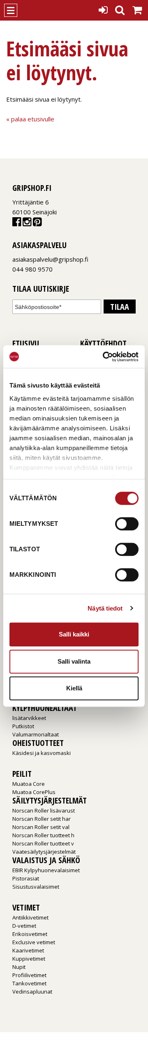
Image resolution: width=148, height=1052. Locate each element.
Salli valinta (74, 661)
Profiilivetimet (29, 975)
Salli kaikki (74, 634)
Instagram (27, 223)
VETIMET (26, 907)
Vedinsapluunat (32, 991)
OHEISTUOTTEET (38, 742)
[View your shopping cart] (137, 8)
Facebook (16, 223)
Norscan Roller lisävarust (43, 810)
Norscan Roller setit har (41, 818)
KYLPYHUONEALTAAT (44, 707)
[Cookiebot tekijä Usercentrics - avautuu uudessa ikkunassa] (104, 356)
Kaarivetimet (28, 950)
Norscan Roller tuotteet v (43, 843)
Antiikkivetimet (30, 917)
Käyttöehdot (103, 343)
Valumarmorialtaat (35, 734)
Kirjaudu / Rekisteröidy (103, 7)
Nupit (18, 967)
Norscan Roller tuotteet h (43, 835)
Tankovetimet (29, 983)
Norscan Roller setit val (40, 827)
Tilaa (119, 306)
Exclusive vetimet (33, 942)
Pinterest (37, 223)
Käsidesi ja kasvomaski (41, 753)
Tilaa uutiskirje (40, 289)
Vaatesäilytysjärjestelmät (44, 851)
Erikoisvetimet (29, 934)
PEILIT (22, 773)
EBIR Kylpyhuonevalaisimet (46, 870)
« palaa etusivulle (30, 119)
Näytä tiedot (105, 608)
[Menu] (10, 10)
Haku (120, 7)
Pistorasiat (25, 878)
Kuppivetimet (28, 958)
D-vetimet (24, 925)
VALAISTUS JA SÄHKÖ (46, 860)
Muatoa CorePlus (34, 792)
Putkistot (23, 726)
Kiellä (74, 688)
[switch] (127, 523)
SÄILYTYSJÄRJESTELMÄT (49, 800)
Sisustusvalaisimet (35, 886)
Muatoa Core (28, 783)
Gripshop (31, 10)
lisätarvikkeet (29, 718)
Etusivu (25, 343)
